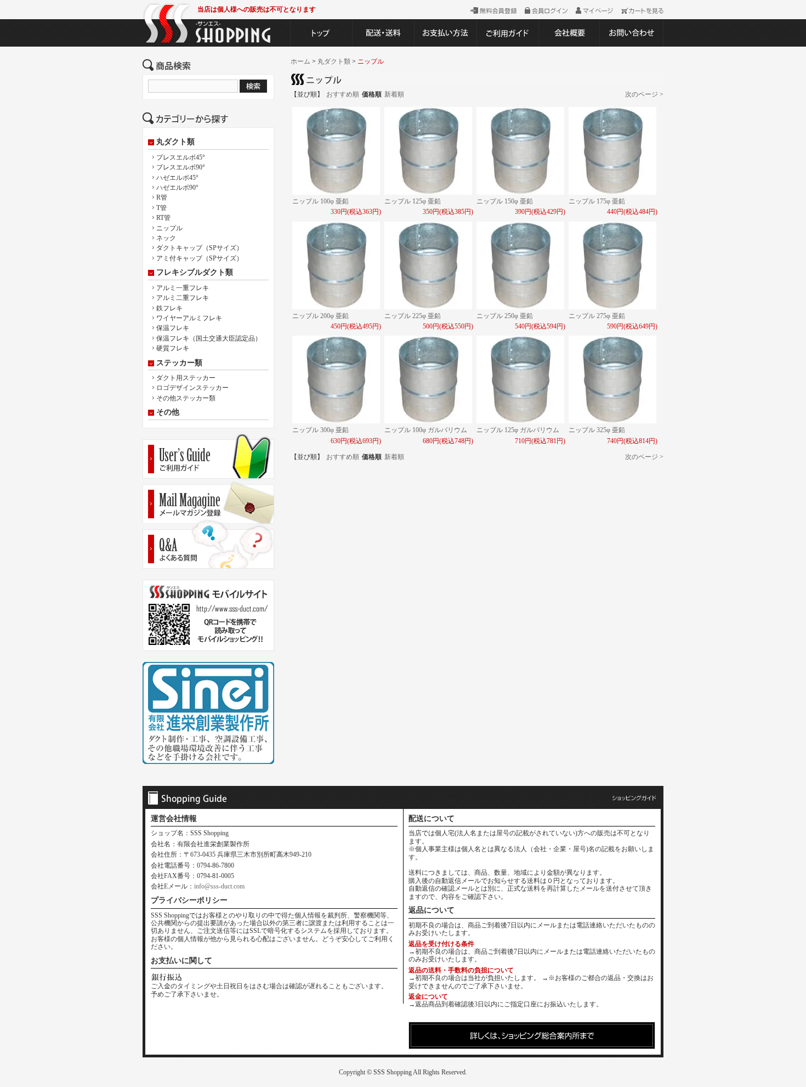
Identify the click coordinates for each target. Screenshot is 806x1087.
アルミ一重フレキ (182, 288)
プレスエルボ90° (180, 167)
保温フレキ (172, 328)
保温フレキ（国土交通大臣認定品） (209, 338)
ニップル (169, 228)
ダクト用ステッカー (185, 378)
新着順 (394, 94)
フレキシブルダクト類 (194, 272)
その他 (167, 412)
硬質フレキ (172, 348)
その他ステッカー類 (185, 398)
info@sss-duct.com (219, 886)
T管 (161, 208)
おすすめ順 (342, 94)
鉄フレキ (169, 308)
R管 (161, 197)
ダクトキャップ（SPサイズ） (199, 248)
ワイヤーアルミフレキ (189, 318)
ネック (166, 238)
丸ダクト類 (175, 142)
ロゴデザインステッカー (192, 388)
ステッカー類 (179, 363)
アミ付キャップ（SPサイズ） (199, 258)
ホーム (300, 61)
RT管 (163, 218)
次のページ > (644, 94)
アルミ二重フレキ (182, 298)
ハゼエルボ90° (177, 187)
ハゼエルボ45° (177, 178)
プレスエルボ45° (180, 157)
